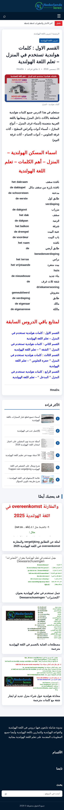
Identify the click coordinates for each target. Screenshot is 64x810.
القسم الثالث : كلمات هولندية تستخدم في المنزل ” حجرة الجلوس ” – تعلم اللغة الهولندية (35, 361)
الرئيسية (55, 34)
